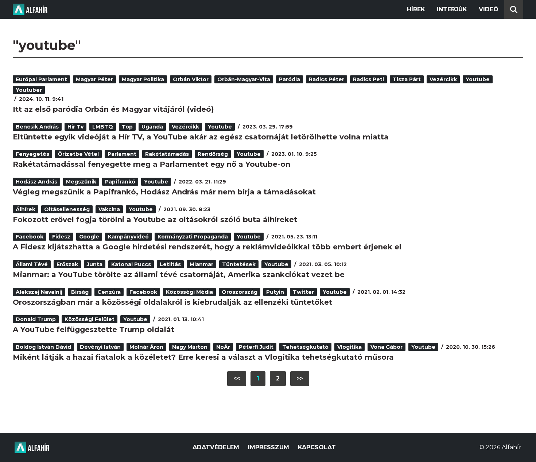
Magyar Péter (94, 79)
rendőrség (213, 154)
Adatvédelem (216, 447)
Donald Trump (36, 319)
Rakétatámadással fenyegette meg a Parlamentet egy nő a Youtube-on (151, 164)
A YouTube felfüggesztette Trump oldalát (93, 329)
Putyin (275, 292)
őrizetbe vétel (78, 154)
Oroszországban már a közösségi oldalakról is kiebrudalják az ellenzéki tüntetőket (172, 302)
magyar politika (143, 79)
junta (94, 264)
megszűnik (81, 181)
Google (89, 236)
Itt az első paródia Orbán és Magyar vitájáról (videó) (113, 109)
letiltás (170, 264)
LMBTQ (102, 126)
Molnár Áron (146, 347)
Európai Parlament (41, 79)
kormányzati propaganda (193, 236)
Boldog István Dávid (43, 347)
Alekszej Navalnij (39, 292)
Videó (488, 9)
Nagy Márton (189, 347)
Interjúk (452, 9)
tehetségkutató (305, 347)
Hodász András (36, 181)
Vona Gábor (386, 347)
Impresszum (268, 447)
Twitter (303, 292)
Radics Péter (326, 79)
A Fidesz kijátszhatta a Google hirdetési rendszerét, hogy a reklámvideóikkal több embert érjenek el (207, 246)
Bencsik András (37, 126)
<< (236, 378)
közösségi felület (89, 319)
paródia (289, 79)
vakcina (109, 209)
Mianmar (201, 264)
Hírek (416, 9)
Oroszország (239, 292)
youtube (478, 79)
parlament (122, 154)
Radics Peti (368, 79)
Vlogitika (349, 347)
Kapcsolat (317, 447)
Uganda (152, 126)
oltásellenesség (67, 209)
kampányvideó (128, 236)
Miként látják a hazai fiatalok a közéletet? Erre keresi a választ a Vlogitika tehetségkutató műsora (203, 357)
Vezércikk (443, 79)
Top (127, 126)
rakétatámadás (167, 154)
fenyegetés (32, 154)
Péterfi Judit (256, 347)
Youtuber (29, 90)
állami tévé (32, 264)
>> (299, 378)
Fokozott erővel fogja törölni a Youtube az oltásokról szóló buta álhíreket (155, 219)
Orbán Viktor (191, 79)
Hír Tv (75, 126)
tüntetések (239, 264)
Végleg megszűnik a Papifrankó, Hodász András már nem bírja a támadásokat (164, 191)
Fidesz (61, 236)
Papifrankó (120, 181)
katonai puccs (131, 264)
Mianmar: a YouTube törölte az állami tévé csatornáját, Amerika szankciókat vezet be (179, 274)
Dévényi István (100, 347)
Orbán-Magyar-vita (243, 79)
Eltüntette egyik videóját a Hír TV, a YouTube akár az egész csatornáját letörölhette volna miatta (201, 137)
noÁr (223, 347)
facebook (29, 236)
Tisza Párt (407, 79)
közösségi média (189, 292)
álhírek (25, 209)
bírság (80, 292)
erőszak (67, 264)
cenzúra (109, 292)
